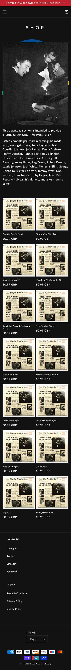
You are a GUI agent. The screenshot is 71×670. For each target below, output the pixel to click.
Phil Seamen (31, 664)
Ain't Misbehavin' (11, 280)
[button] (4, 12)
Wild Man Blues (10, 374)
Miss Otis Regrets (11, 466)
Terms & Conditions (18, 593)
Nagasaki (7, 512)
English (33, 639)
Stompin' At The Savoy (47, 234)
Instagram (12, 548)
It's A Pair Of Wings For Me (49, 280)
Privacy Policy (14, 601)
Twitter (10, 556)
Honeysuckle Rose (44, 512)
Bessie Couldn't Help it (47, 374)
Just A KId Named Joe (46, 420)
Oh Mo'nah (41, 466)
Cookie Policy (14, 608)
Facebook (12, 571)
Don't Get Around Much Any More (16, 327)
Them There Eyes (11, 420)
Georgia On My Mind (13, 234)
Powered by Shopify (43, 664)
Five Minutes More (45, 326)
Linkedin (11, 563)
